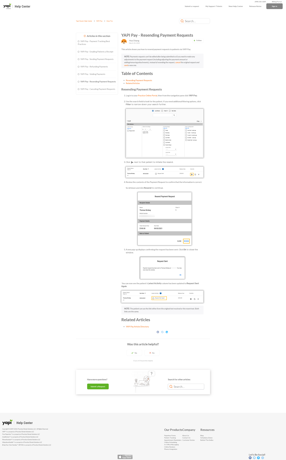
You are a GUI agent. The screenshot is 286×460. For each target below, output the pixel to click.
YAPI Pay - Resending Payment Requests (98, 81)
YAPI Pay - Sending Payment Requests (97, 59)
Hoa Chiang (134, 40)
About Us (185, 435)
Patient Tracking (170, 438)
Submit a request (192, 6)
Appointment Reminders (172, 440)
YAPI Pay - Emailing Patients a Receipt (96, 51)
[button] (134, 353)
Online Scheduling (170, 442)
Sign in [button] (274, 6)
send (126, 65)
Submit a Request (98, 386)
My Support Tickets (214, 6)
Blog (202, 435)
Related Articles (133, 83)
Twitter (162, 332)
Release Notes (255, 6)
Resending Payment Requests (139, 80)
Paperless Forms (170, 435)
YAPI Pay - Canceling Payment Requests (97, 89)
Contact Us (186, 438)
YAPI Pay (99, 21)
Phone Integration (170, 449)
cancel (177, 62)
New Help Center (236, 6)
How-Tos (110, 21)
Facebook (158, 332)
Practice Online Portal (147, 95)
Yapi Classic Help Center (84, 21)
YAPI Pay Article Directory (137, 326)
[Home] (16, 6)
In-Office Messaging (171, 444)
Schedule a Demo (206, 438)
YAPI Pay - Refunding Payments (94, 66)
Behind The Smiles (206, 440)
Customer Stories (188, 440)
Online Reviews (169, 447)
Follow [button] (199, 40)
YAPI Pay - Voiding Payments (92, 74)
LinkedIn (167, 332)
